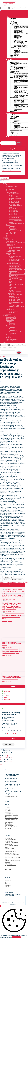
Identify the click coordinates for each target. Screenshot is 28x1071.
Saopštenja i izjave (17, 579)
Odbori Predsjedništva (11, 818)
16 (11, 757)
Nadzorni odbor (9, 848)
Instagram (7, 699)
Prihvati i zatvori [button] (16, 937)
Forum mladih (9, 822)
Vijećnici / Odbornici (10, 865)
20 (6, 759)
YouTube (6, 695)
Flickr (5, 697)
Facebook (7, 691)
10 (0, 757)
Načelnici (7, 863)
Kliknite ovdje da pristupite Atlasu (11, 171)
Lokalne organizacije (11, 819)
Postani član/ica (9, 869)
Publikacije (8, 812)
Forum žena (8, 824)
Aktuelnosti (4, 621)
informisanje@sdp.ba (12, 734)
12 (4, 757)
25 (2, 761)
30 (11, 761)
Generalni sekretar (10, 839)
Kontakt (7, 816)
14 (7, 757)
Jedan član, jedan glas (11, 815)
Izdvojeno (6, 579)
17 (0, 759)
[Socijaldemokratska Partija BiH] (3, 10)
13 (6, 757)
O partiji (7, 807)
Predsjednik (8, 838)
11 (2, 757)
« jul (1, 764)
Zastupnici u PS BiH (11, 851)
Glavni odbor (9, 844)
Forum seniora (9, 825)
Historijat (7, 809)
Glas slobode (9, 813)
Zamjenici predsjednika (11, 842)
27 (6, 761)
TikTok (7, 886)
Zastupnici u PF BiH (10, 853)
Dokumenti (8, 810)
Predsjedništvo (9, 841)
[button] (3, 8)
